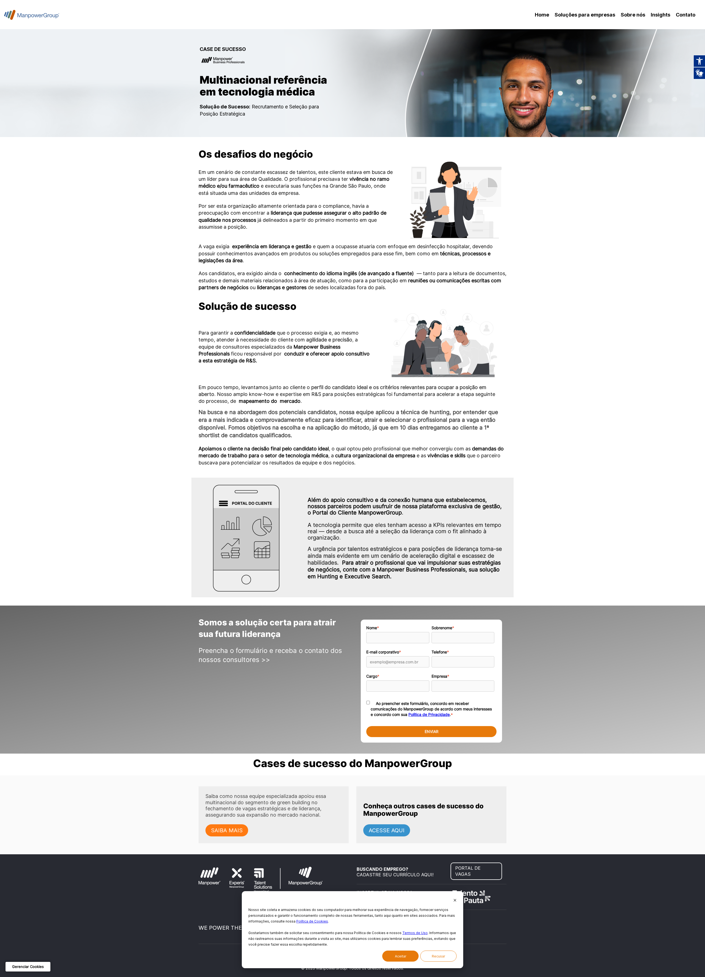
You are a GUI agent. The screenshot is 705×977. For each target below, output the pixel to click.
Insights (660, 15)
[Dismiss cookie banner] (455, 901)
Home (542, 15)
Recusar (438, 956)
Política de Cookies (312, 921)
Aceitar (400, 956)
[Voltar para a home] (31, 15)
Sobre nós (633, 15)
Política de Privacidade (429, 714)
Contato (685, 15)
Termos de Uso (415, 933)
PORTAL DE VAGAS (468, 871)
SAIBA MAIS (227, 830)
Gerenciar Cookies (28, 966)
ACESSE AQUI (387, 830)
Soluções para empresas (585, 15)
